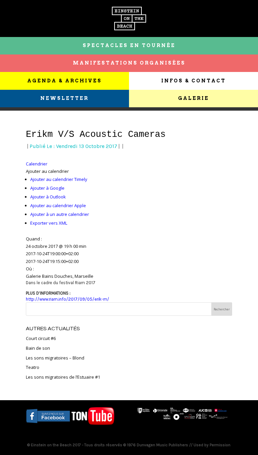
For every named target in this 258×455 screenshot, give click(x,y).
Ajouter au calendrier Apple (58, 205)
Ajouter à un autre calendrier (59, 214)
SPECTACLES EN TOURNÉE (129, 45)
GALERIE (193, 98)
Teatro (32, 367)
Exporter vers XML (48, 223)
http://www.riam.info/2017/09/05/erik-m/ (67, 299)
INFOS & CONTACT (193, 80)
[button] (47, 171)
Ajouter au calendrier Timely (58, 179)
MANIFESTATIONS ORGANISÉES (129, 63)
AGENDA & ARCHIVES (64, 80)
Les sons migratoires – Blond (55, 358)
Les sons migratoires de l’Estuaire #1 (63, 377)
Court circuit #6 (41, 338)
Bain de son (38, 348)
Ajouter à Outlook (48, 197)
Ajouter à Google (47, 188)
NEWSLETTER (64, 98)
